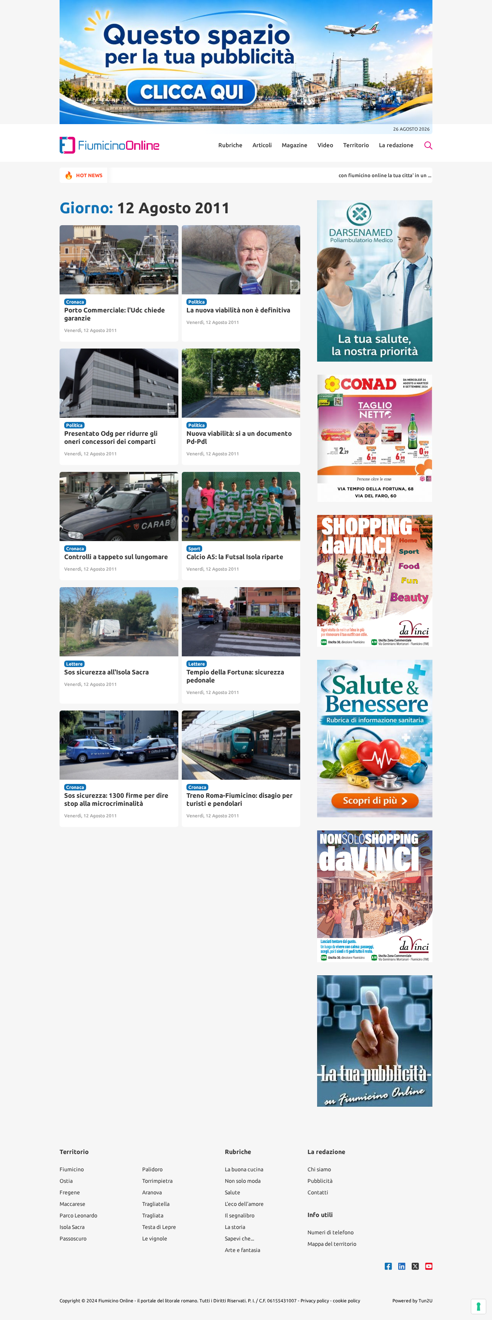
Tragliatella (156, 1204)
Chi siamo (319, 1169)
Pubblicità (320, 1181)
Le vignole (154, 1238)
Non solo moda (243, 1181)
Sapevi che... (239, 1238)
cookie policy (346, 1300)
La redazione (396, 145)
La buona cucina (244, 1169)
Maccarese (72, 1204)
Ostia (66, 1181)
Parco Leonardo (78, 1215)
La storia (235, 1227)
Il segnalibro (239, 1215)
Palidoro (152, 1169)
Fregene (70, 1192)
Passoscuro (73, 1238)
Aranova (152, 1192)
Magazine (295, 145)
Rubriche (230, 145)
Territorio (356, 145)
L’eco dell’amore (244, 1204)
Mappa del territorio (332, 1244)
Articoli (262, 145)
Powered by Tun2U (412, 1300)
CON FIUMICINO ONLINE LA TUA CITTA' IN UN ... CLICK (352, 175)
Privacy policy (315, 1300)
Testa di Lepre (159, 1227)
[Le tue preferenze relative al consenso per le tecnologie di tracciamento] (478, 1306)
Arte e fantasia (242, 1250)
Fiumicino (72, 1169)
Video (325, 145)
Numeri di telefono (331, 1232)
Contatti (318, 1192)
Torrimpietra (157, 1181)
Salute (232, 1192)
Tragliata (152, 1215)
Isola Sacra (72, 1227)
